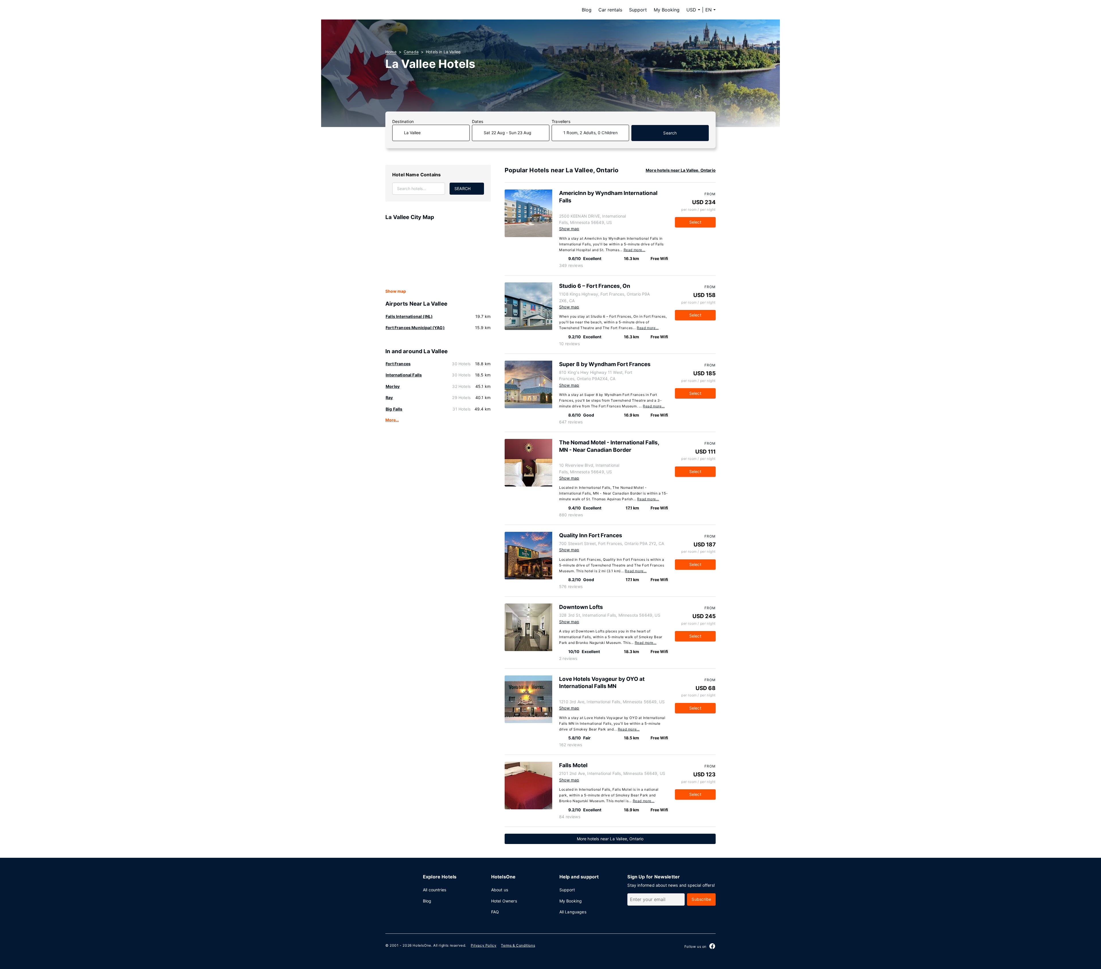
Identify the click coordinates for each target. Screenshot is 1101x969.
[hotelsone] (421, 9)
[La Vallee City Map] (438, 255)
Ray (389, 397)
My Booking (667, 10)
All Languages (572, 911)
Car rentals (610, 10)
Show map (395, 291)
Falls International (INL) (409, 316)
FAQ (495, 911)
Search (670, 132)
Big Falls (394, 409)
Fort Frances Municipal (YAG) (415, 327)
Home (391, 51)
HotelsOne (422, 945)
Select (695, 222)
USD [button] (691, 10)
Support (638, 10)
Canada (411, 51)
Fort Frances (398, 363)
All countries (434, 889)
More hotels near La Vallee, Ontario (681, 170)
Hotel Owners (504, 900)
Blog (587, 10)
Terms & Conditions (518, 945)
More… (392, 419)
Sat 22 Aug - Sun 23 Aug (507, 132)
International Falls (404, 374)
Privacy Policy (483, 945)
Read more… (634, 250)
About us (499, 889)
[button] (710, 10)
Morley (393, 386)
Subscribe (701, 899)
